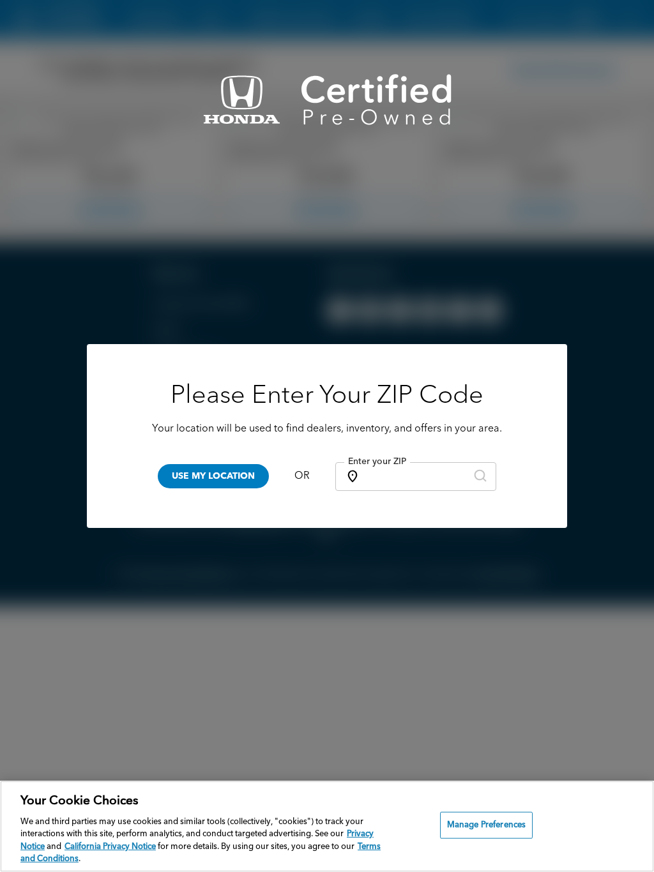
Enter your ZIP (377, 461)
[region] (327, 826)
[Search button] (480, 476)
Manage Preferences (486, 825)
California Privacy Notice (110, 847)
